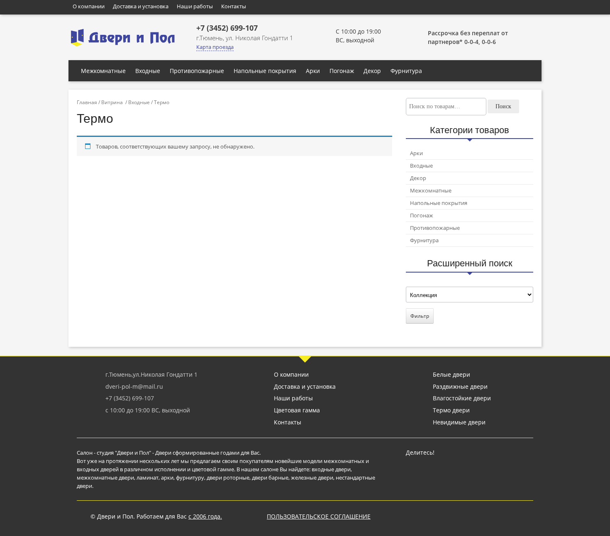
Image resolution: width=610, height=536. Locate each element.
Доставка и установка (140, 6)
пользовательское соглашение (319, 516)
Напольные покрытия (265, 71)
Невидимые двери (459, 422)
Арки (313, 71)
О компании (89, 6)
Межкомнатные (103, 71)
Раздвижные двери (460, 386)
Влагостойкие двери (462, 398)
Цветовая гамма (297, 410)
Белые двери (451, 374)
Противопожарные (197, 71)
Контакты (233, 6)
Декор (372, 71)
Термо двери (451, 410)
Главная (87, 102)
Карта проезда (215, 47)
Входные (147, 71)
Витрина (112, 102)
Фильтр (419, 315)
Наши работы (195, 6)
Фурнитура (406, 71)
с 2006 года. (205, 516)
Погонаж (341, 71)
